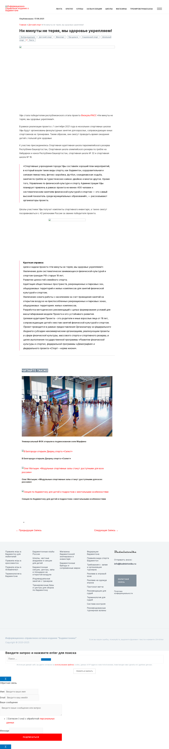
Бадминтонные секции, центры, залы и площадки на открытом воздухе (43, 571)
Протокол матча (95, 586)
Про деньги (73, 37)
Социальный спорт (90, 37)
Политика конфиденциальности (123, 592)
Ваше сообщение (9, 702)
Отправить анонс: (123, 559)
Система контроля (96, 604)
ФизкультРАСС (89, 115)
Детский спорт (45, 37)
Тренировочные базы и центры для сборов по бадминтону (43, 587)
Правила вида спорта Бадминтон (98, 559)
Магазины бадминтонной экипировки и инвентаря (67, 555)
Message (4, 731)
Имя (2, 691)
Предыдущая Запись (29, 530)
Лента (31, 40)
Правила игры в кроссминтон (13, 561)
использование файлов (64, 665)
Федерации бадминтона (93, 552)
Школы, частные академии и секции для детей (42, 560)
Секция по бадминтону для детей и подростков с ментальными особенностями (64, 499)
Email (2, 697)
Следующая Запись (106, 530)
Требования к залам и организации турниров (97, 567)
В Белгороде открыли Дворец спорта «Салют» (46, 458)
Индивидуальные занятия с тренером (42, 579)
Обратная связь (123, 580)
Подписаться (31, 737)
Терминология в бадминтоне (13, 574)
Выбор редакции (28, 37)
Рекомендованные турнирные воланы (96, 609)
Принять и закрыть (84, 671)
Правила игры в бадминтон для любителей (13, 554)
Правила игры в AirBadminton (13, 568)
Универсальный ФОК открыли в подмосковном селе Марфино (54, 441)
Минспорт (60, 37)
